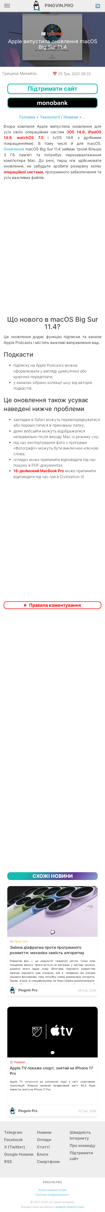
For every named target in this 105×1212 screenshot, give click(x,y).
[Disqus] (52, 677)
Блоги (42, 1154)
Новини (44, 1132)
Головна (27, 117)
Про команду (82, 1145)
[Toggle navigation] (7, 7)
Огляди (44, 1139)
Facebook (13, 1139)
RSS (8, 1161)
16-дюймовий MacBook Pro (38, 471)
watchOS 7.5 (30, 137)
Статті (43, 1146)
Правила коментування (55, 605)
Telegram (13, 1132)
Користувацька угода (52, 1190)
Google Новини (18, 1154)
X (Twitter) (14, 1146)
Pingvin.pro (58, 5)
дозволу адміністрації (70, 1207)
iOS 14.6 (76, 132)
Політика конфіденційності (52, 1194)
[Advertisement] (52, 254)
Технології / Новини (59, 117)
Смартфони (48, 1161)
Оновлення (14, 149)
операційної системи (23, 172)
